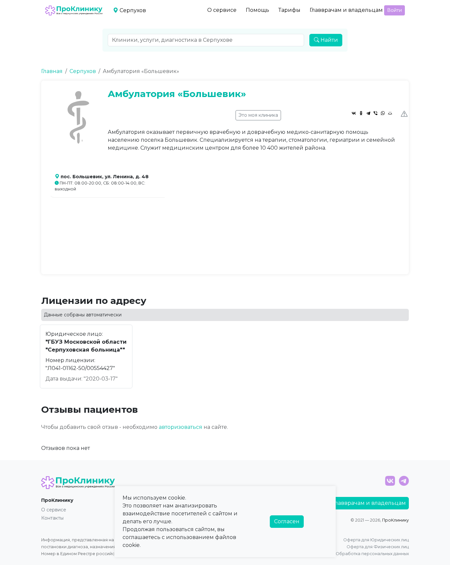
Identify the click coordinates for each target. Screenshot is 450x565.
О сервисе (222, 10)
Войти (394, 10)
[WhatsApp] (383, 113)
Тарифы (289, 10)
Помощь (257, 10)
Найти (328, 40)
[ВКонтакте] (354, 113)
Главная (52, 71)
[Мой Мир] (390, 113)
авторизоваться (180, 427)
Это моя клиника (258, 115)
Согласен (286, 521)
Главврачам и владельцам (346, 10)
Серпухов (83, 71)
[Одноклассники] (361, 113)
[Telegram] (368, 113)
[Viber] (376, 113)
